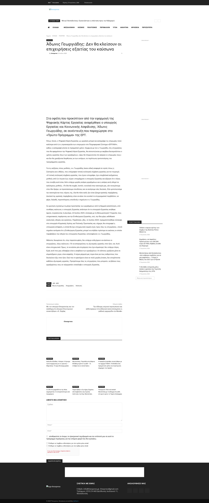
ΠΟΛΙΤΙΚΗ (62, 36)
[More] (98, 57)
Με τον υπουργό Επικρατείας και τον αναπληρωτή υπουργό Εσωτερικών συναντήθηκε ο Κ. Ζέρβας (60, 309)
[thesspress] (65, 12)
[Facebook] (148, 2)
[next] (159, 20)
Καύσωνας (79, 285)
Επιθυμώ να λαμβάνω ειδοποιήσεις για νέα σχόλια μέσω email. (69, 443)
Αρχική (48, 36)
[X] (156, 2)
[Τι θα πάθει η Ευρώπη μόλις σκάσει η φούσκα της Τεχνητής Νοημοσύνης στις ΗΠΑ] (132, 269)
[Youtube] (161, 2)
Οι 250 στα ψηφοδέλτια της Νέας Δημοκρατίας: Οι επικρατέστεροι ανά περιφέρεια (58, 392)
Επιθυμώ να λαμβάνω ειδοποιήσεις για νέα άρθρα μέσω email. (68, 446)
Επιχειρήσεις (70, 285)
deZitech (75, 501)
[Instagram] (152, 2)
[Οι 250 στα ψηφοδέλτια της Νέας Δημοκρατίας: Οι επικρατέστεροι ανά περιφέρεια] (58, 379)
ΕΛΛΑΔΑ (54, 36)
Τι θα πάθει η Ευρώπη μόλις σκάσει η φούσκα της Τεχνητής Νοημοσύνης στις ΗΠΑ (150, 269)
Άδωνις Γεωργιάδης (58, 285)
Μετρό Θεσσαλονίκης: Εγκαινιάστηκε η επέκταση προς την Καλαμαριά (88, 21)
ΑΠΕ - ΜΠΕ (56, 283)
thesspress (54, 53)
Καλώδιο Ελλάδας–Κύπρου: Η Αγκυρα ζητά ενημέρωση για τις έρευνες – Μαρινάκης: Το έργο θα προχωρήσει (58, 364)
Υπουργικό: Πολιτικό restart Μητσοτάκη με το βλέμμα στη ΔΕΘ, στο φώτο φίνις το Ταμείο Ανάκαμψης (110, 392)
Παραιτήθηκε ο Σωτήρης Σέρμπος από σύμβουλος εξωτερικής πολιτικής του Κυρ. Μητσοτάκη (83, 392)
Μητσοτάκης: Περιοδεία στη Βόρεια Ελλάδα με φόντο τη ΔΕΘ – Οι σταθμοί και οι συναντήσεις (83, 364)
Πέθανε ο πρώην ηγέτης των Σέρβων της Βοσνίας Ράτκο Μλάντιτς (149, 230)
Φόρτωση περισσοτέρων (144, 278)
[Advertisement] (145, 55)
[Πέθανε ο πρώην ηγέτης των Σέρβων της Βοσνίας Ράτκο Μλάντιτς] (132, 230)
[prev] (155, 20)
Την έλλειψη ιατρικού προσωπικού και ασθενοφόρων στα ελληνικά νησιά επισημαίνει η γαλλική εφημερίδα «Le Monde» (104, 309)
